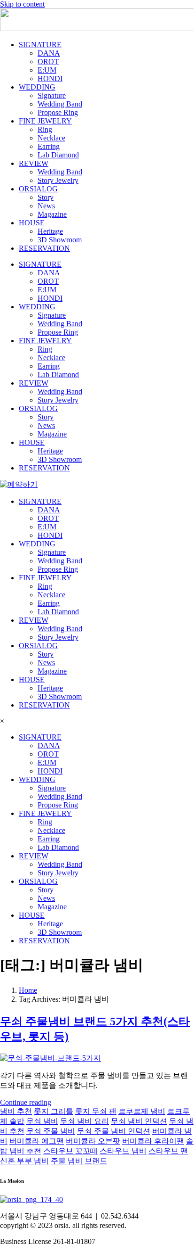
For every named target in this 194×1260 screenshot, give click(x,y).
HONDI (50, 78)
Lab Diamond (58, 155)
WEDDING (37, 87)
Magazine (52, 214)
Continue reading (25, 1102)
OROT (48, 62)
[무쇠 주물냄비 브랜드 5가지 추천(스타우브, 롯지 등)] (50, 1058)
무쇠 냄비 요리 (84, 1121)
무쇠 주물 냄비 (50, 1131)
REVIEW (33, 163)
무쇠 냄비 (42, 1121)
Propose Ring (58, 112)
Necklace (51, 138)
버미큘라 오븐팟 (93, 1141)
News (46, 206)
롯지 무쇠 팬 (95, 1111)
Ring (45, 129)
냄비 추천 (16, 1111)
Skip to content (22, 4)
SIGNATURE (40, 45)
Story (46, 197)
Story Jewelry (58, 180)
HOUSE (32, 223)
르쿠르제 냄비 (141, 1111)
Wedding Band (60, 104)
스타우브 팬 (168, 1151)
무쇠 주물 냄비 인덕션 (113, 1131)
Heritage (50, 231)
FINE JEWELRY (45, 121)
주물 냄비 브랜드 (79, 1161)
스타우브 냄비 (123, 1151)
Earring (49, 146)
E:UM (47, 70)
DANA (49, 53)
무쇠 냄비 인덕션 (139, 1121)
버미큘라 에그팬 (36, 1141)
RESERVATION (44, 248)
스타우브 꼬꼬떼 (70, 1151)
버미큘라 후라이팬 (153, 1141)
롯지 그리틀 (53, 1111)
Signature (52, 95)
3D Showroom (60, 240)
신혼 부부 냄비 (24, 1161)
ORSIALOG (38, 189)
